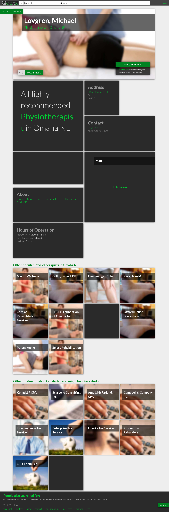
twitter (19, 508)
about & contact (34, 508)
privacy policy (52, 508)
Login (165, 3)
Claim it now (124, 69)
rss (88, 508)
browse (79, 508)
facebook (7, 508)
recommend (34, 72)
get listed (67, 508)
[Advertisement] (48, 168)
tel (97, 127)
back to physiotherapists (11, 11)
